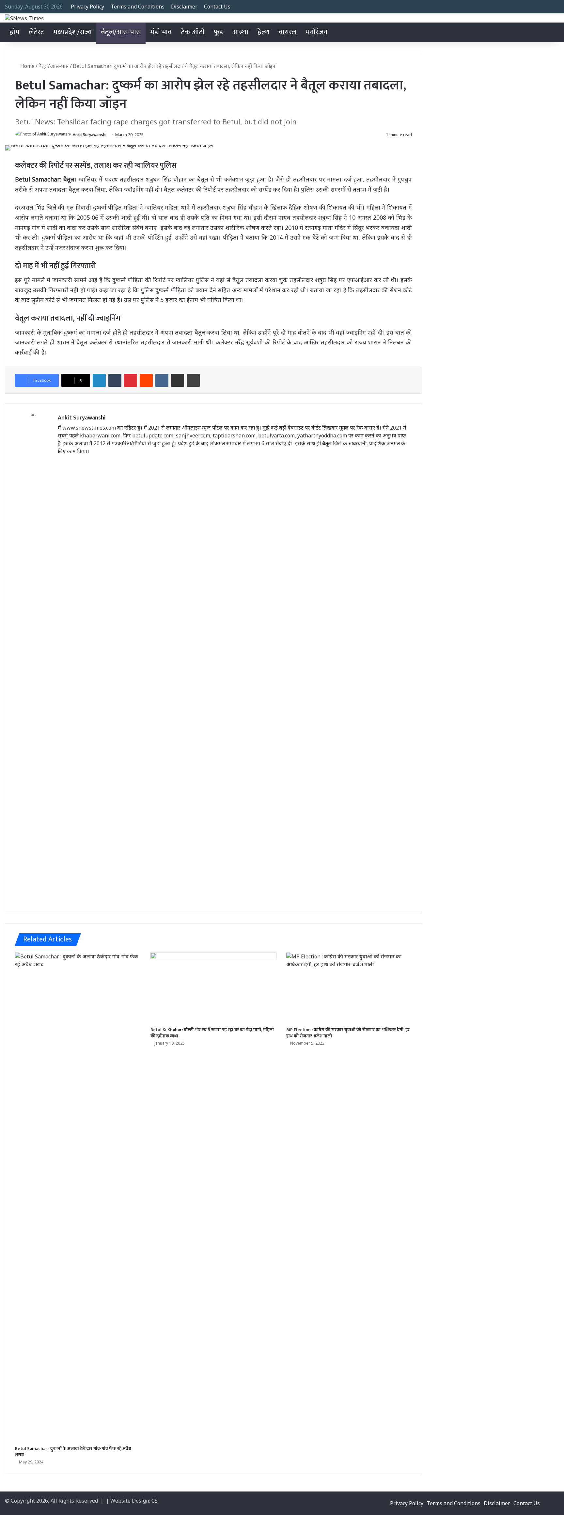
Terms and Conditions (137, 6)
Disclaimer (184, 6)
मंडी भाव (161, 32)
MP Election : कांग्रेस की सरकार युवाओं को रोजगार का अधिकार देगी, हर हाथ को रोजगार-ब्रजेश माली (348, 1033)
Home (27, 66)
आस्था (240, 32)
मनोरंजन (316, 32)
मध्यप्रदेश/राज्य (72, 32)
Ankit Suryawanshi (89, 134)
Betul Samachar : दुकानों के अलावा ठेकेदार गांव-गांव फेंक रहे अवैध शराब (73, 1452)
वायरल (287, 32)
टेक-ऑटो (193, 32)
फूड (218, 32)
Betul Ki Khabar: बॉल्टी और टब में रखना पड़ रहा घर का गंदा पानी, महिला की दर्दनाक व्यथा (212, 1033)
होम (14, 32)
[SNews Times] (24, 18)
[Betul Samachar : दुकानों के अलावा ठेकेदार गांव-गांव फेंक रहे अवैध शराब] (78, 1197)
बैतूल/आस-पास (121, 32)
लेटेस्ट (36, 32)
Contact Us (217, 6)
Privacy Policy (87, 6)
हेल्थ (264, 32)
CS (154, 1500)
